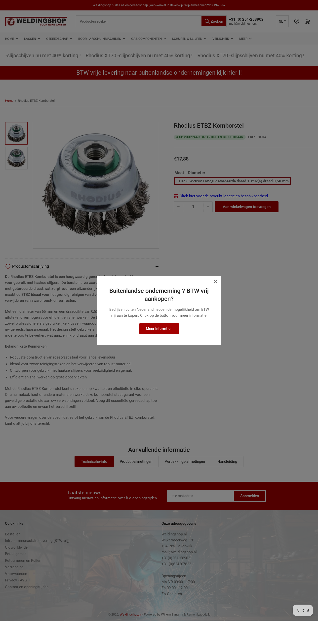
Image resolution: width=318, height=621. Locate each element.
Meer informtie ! (159, 328)
